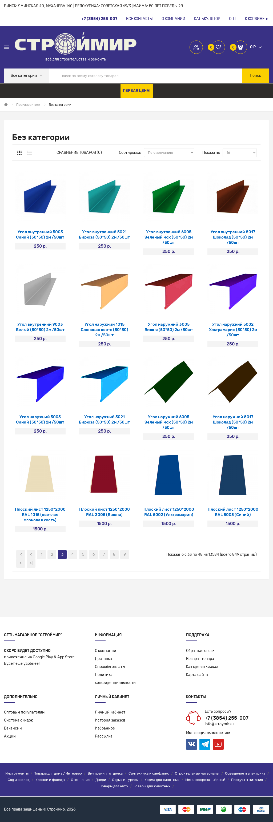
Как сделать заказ (202, 666)
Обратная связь (200, 650)
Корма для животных (161, 780)
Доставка (103, 658)
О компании (105, 650)
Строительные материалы (197, 773)
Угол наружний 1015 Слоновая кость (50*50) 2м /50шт (104, 329)
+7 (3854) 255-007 (226, 718)
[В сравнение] (54, 215)
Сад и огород (19, 780)
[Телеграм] (204, 744)
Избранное (105, 728)
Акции (10, 736)
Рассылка (104, 736)
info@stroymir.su (219, 724)
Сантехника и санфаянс (149, 773)
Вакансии (13, 728)
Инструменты (17, 773)
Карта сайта (197, 674)
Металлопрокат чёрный (205, 780)
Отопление (80, 780)
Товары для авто (114, 786)
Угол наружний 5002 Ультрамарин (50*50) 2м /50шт (233, 329)
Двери (100, 780)
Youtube (218, 744)
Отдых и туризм (125, 780)
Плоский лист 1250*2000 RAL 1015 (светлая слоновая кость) (40, 514)
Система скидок (18, 720)
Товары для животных (152, 786)
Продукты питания (247, 780)
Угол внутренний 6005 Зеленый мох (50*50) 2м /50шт (168, 237)
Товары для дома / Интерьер (58, 773)
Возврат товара (200, 658)
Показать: (211, 152)
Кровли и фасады (50, 780)
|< (20, 554)
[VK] (191, 744)
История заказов (110, 720)
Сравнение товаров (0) (79, 152)
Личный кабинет (110, 712)
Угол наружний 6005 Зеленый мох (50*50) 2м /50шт (168, 422)
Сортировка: (130, 152)
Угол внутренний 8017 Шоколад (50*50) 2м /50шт (233, 237)
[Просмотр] (26, 215)
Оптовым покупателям (24, 712)
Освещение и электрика (245, 773)
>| (31, 563)
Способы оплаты (110, 666)
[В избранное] (40, 215)
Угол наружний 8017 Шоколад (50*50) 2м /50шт (233, 422)
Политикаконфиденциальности (115, 678)
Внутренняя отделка (105, 773)
